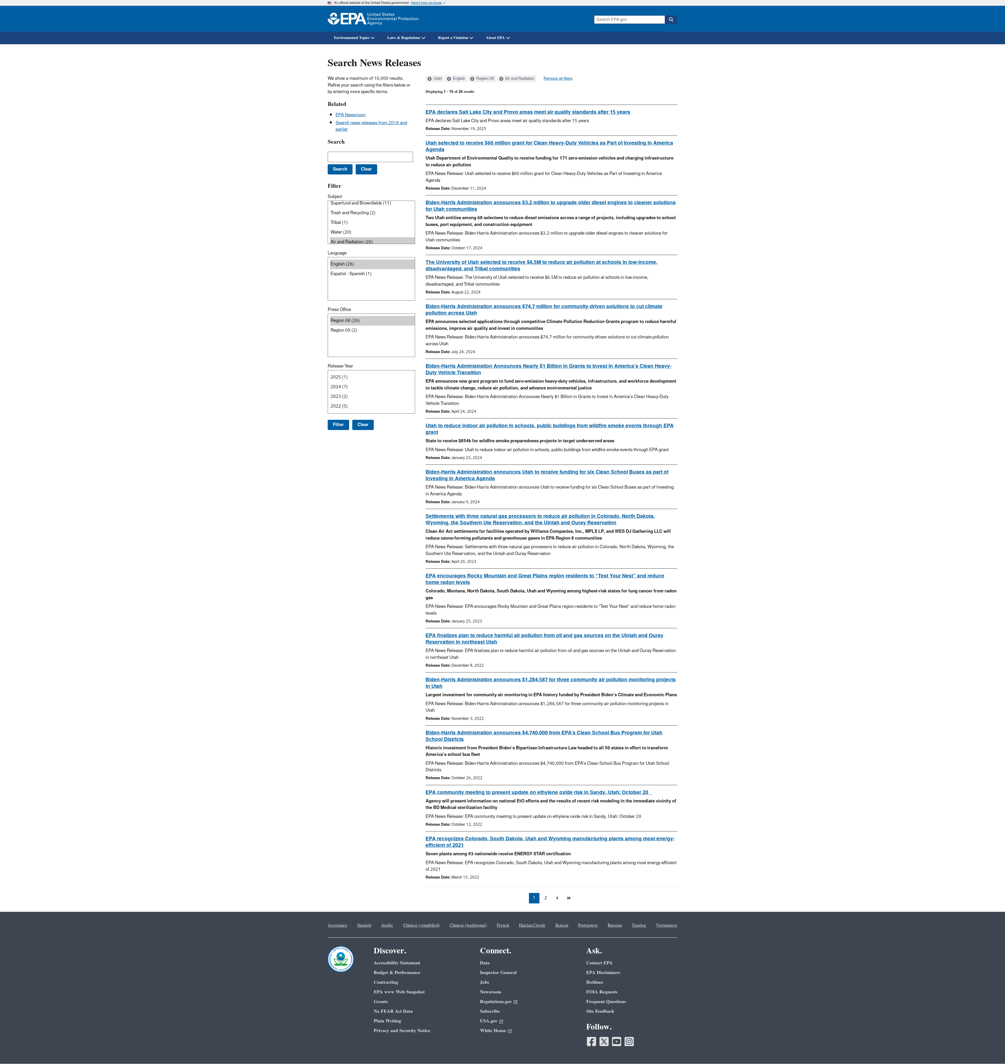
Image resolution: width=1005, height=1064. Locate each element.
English (458, 78)
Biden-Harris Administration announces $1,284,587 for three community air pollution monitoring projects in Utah (551, 683)
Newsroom (490, 992)
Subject (335, 197)
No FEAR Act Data (393, 1011)
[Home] (373, 18)
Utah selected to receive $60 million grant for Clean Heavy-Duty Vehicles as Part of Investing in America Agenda (549, 146)
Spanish (364, 925)
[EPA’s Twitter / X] (604, 1041)
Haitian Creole (532, 925)
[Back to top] (990, 1049)
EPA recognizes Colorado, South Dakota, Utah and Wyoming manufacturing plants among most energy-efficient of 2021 (550, 842)
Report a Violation (453, 38)
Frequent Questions (606, 1001)
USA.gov (489, 1021)
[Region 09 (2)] (372, 330)
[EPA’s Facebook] (591, 1041)
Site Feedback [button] (600, 1011)
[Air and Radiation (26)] (372, 242)
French (503, 925)
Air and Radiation (519, 78)
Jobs (484, 982)
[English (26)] (372, 264)
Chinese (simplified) (421, 925)
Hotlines (594, 982)
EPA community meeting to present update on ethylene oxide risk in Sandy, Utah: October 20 (539, 792)
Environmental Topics (352, 38)
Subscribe (490, 1011)
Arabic (387, 925)
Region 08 (484, 78)
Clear (363, 424)
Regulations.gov (496, 1001)
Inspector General (498, 972)
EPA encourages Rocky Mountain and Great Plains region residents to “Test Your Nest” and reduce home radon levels (545, 579)
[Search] (671, 19)
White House (493, 1030)
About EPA (495, 38)
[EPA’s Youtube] (616, 1041)
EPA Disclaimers (603, 972)
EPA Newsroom (351, 115)
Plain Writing (387, 1021)
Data (485, 963)
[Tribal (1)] (372, 223)
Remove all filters (558, 78)
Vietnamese (666, 925)
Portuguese (588, 925)
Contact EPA (599, 963)
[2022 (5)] (372, 406)
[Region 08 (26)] (372, 321)
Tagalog (639, 925)
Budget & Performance (397, 972)
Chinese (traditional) (468, 925)
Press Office (339, 310)
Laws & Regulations (403, 38)
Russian (615, 925)
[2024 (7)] (372, 387)
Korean (561, 925)
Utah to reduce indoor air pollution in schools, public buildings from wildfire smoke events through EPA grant (550, 429)
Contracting (386, 982)
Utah (437, 78)
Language (337, 253)
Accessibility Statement (397, 963)
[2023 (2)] (372, 396)
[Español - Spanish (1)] (372, 274)
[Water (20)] (372, 232)
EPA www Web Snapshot (399, 992)
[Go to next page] (557, 898)
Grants (381, 1001)
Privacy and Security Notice (402, 1030)
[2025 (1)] (372, 377)
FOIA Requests (601, 992)
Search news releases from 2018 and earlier (371, 126)
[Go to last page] (568, 898)
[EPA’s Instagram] (629, 1041)
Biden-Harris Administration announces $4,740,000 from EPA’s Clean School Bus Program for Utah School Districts (544, 736)
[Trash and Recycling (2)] (372, 213)
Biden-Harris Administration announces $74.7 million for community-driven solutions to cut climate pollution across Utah (544, 309)
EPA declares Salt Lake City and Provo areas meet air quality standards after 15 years (528, 112)
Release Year (340, 366)
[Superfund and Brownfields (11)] (372, 203)
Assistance (337, 925)
